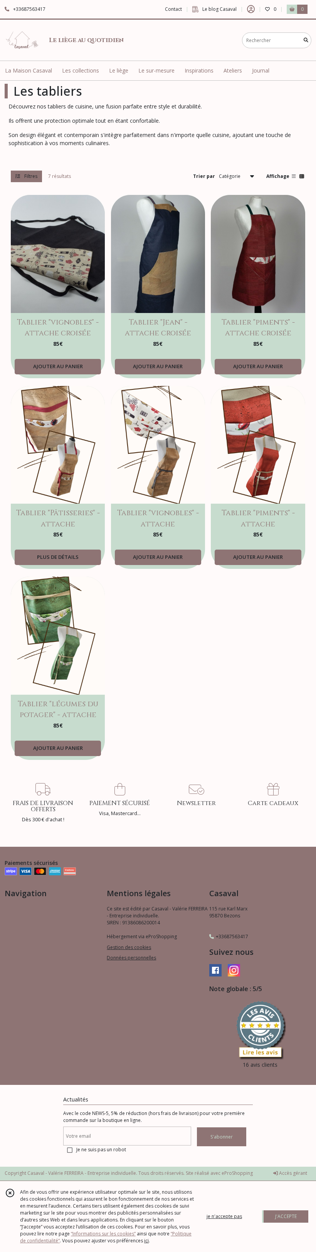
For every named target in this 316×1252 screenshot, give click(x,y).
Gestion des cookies (129, 947)
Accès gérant (292, 1173)
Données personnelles (131, 957)
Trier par (204, 176)
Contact (173, 9)
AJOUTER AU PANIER (58, 366)
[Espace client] (251, 9)
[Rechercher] (306, 40)
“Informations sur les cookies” (103, 1233)
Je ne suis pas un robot (101, 1149)
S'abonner (221, 1137)
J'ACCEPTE (286, 1216)
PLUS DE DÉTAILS (58, 556)
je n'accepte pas (224, 1216)
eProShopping (237, 1173)
